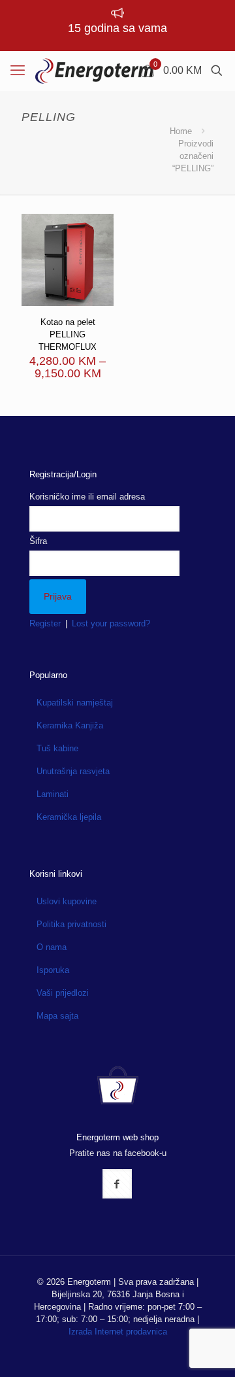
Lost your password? (111, 623)
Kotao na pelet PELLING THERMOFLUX (68, 334)
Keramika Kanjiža (70, 725)
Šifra (38, 541)
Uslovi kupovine (67, 901)
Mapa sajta (57, 1016)
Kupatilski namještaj (75, 702)
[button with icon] (117, 1183)
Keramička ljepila (69, 817)
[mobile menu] (18, 71)
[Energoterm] (94, 70)
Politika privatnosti (71, 924)
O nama (52, 947)
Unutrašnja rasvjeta (73, 771)
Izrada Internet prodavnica (118, 1331)
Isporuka (53, 970)
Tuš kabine (57, 748)
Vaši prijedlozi (63, 993)
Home (181, 131)
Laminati (53, 794)
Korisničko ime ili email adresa (87, 497)
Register (45, 623)
